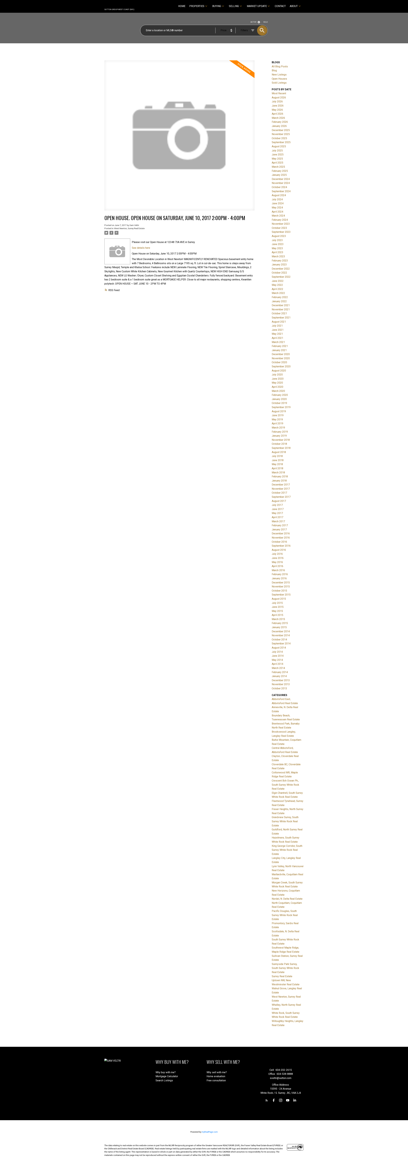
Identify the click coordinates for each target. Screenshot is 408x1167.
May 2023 (277, 248)
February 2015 (280, 623)
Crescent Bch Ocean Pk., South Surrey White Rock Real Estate (285, 784)
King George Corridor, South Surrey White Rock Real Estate (287, 850)
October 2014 (279, 639)
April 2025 (277, 162)
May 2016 (277, 562)
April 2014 (277, 663)
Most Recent (279, 93)
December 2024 (281, 179)
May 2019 (277, 419)
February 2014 (280, 672)
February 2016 (280, 574)
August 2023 (279, 236)
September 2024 (281, 191)
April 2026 (277, 113)
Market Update (257, 6)
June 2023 (278, 244)
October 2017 (279, 492)
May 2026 (277, 109)
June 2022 (278, 280)
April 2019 (277, 423)
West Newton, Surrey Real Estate (129, 228)
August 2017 (279, 501)
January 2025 (279, 174)
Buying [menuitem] (216, 6)
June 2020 (278, 378)
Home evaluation (216, 1076)
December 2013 (281, 680)
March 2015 (278, 619)
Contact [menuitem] (280, 6)
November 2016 (281, 537)
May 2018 (277, 464)
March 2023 (278, 256)
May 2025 (277, 158)
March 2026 (278, 117)
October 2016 (279, 541)
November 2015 (281, 586)
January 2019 (279, 435)
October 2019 (279, 403)
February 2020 (280, 394)
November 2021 (281, 309)
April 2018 (277, 468)
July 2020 (277, 374)
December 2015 (281, 582)
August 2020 (279, 370)
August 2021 (279, 321)
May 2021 (277, 333)
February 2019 (280, 431)
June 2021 (278, 329)
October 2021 (279, 313)
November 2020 (281, 358)
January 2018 (279, 480)
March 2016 (278, 570)
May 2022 (277, 284)
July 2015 (277, 602)
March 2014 (278, 668)
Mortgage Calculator (167, 1076)
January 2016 (279, 578)
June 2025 (278, 154)
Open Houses (279, 78)
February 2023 (280, 260)
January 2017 (279, 529)
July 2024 (277, 199)
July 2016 (277, 553)
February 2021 (280, 346)
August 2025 (279, 146)
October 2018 (279, 443)
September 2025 (281, 142)
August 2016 (279, 549)
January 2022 (279, 301)
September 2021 (281, 317)
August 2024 (279, 195)
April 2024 (277, 211)
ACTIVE (253, 22)
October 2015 (279, 590)
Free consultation (216, 1080)
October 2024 (279, 187)
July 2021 (277, 325)
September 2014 (281, 643)
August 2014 (279, 647)
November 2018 (281, 439)
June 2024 (278, 203)
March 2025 (278, 166)
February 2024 (280, 219)
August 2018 (279, 452)
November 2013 (281, 684)
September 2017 (281, 496)
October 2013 (279, 688)
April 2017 (277, 517)
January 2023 (279, 264)
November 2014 (281, 635)
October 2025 (279, 138)
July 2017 (277, 505)
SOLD (265, 22)
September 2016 (281, 545)
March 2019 (278, 427)
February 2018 (280, 476)
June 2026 (278, 105)
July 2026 (277, 101)
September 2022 (281, 276)
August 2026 (279, 97)
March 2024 (278, 215)
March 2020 (278, 391)
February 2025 (280, 170)
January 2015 (279, 627)
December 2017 (281, 484)
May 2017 (277, 513)
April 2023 (277, 252)
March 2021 (278, 342)
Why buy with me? (166, 1072)
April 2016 (277, 566)
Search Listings (164, 1080)
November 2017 (281, 488)
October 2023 (279, 227)
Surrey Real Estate (282, 976)
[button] (266, 1100)
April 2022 (277, 289)
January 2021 (279, 350)
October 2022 (279, 272)
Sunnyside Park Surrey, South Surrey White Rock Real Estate (285, 968)
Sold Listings (279, 82)
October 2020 (279, 362)
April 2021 (277, 337)
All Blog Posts (280, 66)
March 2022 (278, 293)
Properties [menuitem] (196, 6)
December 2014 (281, 631)
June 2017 (278, 509)
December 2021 (281, 305)
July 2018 (277, 456)
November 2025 (281, 134)
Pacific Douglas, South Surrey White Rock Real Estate (285, 915)
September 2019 (281, 407)
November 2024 (281, 183)
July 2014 (277, 651)
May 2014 (277, 659)
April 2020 (277, 386)
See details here (141, 247)
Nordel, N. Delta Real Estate (287, 898)
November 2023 (281, 223)
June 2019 (278, 415)
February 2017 (280, 525)
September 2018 (281, 448)
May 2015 (277, 611)
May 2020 (277, 382)
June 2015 (278, 606)
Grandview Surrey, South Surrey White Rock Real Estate (285, 821)
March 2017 (278, 521)
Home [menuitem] (181, 6)
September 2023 (281, 231)
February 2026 (280, 121)
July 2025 (277, 150)
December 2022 (281, 268)
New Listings (279, 74)
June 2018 (278, 460)
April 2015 (277, 615)
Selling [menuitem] (234, 6)
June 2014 (278, 655)
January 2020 (279, 399)
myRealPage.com (210, 1132)
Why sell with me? (217, 1072)
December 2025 (281, 130)
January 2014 (279, 676)
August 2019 (279, 411)
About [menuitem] (294, 6)
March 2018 (278, 472)
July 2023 (277, 240)
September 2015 (281, 594)
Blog (274, 70)
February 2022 (280, 297)
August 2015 (279, 598)
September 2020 (281, 366)
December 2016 (281, 533)
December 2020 (281, 354)
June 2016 (278, 558)
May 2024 (277, 207)
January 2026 (279, 126)
